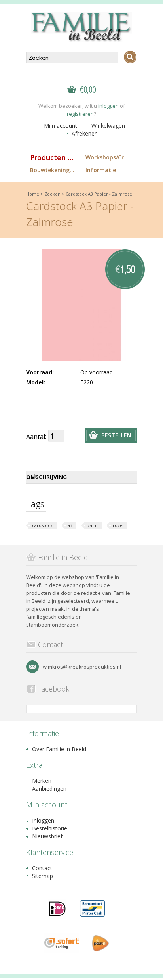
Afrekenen (85, 133)
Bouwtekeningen (53, 170)
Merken (41, 780)
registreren (80, 113)
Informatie (100, 170)
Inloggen (43, 820)
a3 (70, 525)
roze (118, 525)
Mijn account (60, 125)
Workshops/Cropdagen (111, 157)
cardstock (42, 525)
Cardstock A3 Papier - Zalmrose (99, 194)
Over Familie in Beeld (59, 749)
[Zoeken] (130, 57)
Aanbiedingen (49, 788)
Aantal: (36, 436)
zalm (92, 525)
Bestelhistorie (49, 828)
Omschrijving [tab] (46, 477)
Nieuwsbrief (47, 836)
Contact (42, 868)
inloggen (108, 105)
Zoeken (52, 194)
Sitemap (42, 876)
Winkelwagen (108, 125)
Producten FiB (54, 157)
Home (32, 194)
